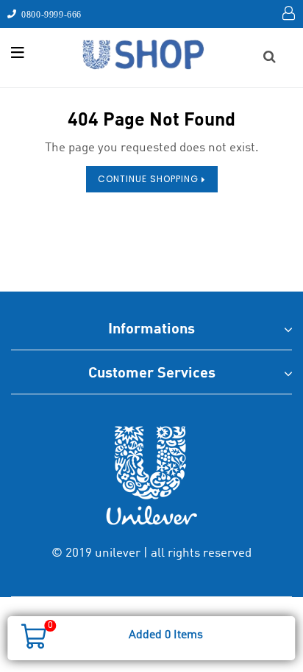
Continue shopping (150, 179)
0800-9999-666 (49, 14)
